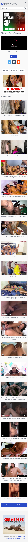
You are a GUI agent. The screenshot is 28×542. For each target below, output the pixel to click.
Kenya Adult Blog (21, 536)
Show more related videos (14, 505)
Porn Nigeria (10, 3)
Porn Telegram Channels (9, 538)
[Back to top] (25, 539)
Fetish (6, 70)
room (22, 70)
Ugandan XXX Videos (20, 538)
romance (14, 70)
